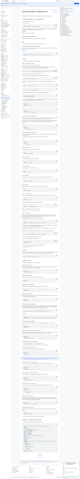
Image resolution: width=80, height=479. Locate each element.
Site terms (20, 477)
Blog (63, 468)
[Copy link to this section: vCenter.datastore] (31, 156)
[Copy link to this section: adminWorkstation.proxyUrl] (34, 395)
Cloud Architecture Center (49, 472)
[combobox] (59, 1)
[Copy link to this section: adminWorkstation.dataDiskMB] (35, 321)
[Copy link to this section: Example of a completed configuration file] (42, 419)
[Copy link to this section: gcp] (25, 41)
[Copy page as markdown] (26, 13)
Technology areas (27, 9)
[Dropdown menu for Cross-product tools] (26, 1)
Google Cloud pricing (15, 469)
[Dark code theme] (55, 25)
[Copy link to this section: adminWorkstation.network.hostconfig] (39, 341)
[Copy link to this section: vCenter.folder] (29, 184)
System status (31, 472)
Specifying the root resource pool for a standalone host (32, 210)
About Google (14, 477)
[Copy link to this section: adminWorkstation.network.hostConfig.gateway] (38, 362)
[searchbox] (5, 8)
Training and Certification (49, 473)
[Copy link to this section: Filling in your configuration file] (37, 36)
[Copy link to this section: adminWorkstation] (31, 260)
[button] (5, 12)
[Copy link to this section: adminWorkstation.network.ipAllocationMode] (41, 330)
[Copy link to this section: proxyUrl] (27, 250)
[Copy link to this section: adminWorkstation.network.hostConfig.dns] (37, 383)
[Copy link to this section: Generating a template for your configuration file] (45, 19)
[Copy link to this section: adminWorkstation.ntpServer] (35, 407)
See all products (14, 468)
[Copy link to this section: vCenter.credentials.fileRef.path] (37, 116)
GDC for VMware (23, 3)
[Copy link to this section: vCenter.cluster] (30, 166)
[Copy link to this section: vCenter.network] (30, 175)
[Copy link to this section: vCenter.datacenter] (31, 147)
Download (23, 21)
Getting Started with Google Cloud (50, 469)
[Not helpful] (57, 9)
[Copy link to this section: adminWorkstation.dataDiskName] (36, 304)
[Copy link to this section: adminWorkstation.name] (32, 265)
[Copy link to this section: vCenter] (27, 59)
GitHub (47, 468)
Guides (6, 5)
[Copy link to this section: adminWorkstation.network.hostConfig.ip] (37, 347)
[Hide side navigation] (10, 477)
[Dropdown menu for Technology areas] (17, 1)
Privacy (17, 477)
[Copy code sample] (56, 25)
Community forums (31, 468)
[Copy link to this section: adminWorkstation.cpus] (32, 275)
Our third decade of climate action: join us (34, 477)
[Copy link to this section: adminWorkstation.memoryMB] (34, 284)
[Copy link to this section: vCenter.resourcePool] (32, 193)
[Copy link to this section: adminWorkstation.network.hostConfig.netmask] (38, 372)
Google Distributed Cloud (6, 3)
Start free (76, 3)
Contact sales (14, 472)
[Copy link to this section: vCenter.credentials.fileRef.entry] (38, 132)
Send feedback (54, 11)
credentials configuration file (40, 134)
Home (23, 9)
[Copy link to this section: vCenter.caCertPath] (31, 213)
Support (30, 469)
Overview (2, 5)
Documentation (15, 3)
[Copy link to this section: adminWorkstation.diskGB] (33, 293)
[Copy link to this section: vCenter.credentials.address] (35, 63)
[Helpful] (56, 9)
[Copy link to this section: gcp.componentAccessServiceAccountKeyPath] (41, 46)
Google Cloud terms (25, 477)
